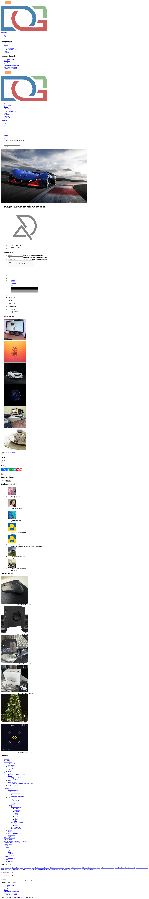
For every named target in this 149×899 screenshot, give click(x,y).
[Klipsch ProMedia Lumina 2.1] (14, 633)
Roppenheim (11, 835)
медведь (9, 868)
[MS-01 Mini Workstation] (14, 662)
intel (82, 869)
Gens (9, 797)
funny (17, 868)
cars (66, 868)
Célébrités (7, 856)
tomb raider (107, 868)
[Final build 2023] (12, 567)
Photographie (7, 788)
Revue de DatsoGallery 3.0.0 (12, 842)
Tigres (16, 819)
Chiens (16, 824)
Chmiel (13, 768)
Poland (21, 868)
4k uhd (112, 868)
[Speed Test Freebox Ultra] (14, 750)
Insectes (10, 830)
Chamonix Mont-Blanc (17, 796)
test (77, 868)
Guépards (17, 816)
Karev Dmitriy (12, 765)
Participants (11, 48)
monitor (144, 868)
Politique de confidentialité (11, 65)
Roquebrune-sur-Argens (131, 868)
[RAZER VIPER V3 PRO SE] (14, 603)
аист (62, 869)
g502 (44, 869)
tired (71, 869)
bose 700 (55, 869)
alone (41, 869)
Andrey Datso (19, 897)
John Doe (10, 766)
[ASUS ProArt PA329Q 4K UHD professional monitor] (15, 427)
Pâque (9, 852)
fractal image (14, 869)
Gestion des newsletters (10, 68)
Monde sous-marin (16, 793)
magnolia (78, 869)
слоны (140, 868)
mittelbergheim (43, 868)
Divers (6, 859)
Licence (6, 64)
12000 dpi (52, 868)
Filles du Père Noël (9, 838)
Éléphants (17, 810)
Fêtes (5, 849)
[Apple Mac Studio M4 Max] (14, 691)
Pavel (9, 771)
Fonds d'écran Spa (9, 786)
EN (5, 36)
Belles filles (14, 802)
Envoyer (8, 480)
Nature (9, 791)
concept (13, 281)
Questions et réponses (10, 59)
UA (5, 35)
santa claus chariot (120, 868)
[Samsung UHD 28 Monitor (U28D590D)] (15, 340)
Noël (9, 850)
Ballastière (85, 868)
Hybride (32, 868)
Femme (13, 799)
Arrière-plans (14, 779)
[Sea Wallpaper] (12, 519)
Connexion (4, 32)
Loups (16, 813)
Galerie (6, 46)
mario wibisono (35, 869)
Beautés (13, 804)
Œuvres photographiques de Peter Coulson (15, 841)
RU (5, 38)
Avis (5, 51)
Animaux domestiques (17, 822)
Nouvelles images (12, 49)
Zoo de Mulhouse (16, 828)
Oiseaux (16, 811)
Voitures (6, 139)
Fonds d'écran (8, 844)
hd (65, 869)
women (68, 869)
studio (79, 868)
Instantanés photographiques (15, 833)
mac (6, 868)
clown (62, 868)
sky (48, 868)
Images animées (8, 839)
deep (74, 868)
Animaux (10, 805)
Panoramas (7, 760)
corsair (98, 868)
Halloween (11, 853)
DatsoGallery (11, 452)
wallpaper (13, 283)
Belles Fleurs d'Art (16, 777)
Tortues (16, 808)
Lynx (15, 818)
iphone (2, 868)
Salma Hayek (11, 858)
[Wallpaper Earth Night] (15, 405)
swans (94, 868)
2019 (102, 868)
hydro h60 (7, 869)
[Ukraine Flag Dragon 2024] (12, 531)
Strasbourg (10, 831)
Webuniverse (11, 763)
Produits (6, 52)
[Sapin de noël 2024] (14, 721)
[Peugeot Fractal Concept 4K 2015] (15, 383)
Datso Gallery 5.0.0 (9, 861)
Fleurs (12, 794)
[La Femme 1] (12, 555)
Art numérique (8, 773)
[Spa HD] (15, 449)
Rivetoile (90, 868)
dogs (74, 869)
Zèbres (16, 814)
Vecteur (10, 776)
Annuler (3, 480)
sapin (25, 868)
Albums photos (8, 762)
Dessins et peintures (13, 785)
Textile (37, 868)
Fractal (9, 780)
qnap (28, 868)
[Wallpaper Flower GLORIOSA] (15, 361)
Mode (9, 836)
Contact (6, 62)
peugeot (13, 280)
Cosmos (6, 847)
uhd (12, 285)
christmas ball (21, 869)
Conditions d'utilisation (10, 67)
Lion (15, 821)
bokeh (14, 868)
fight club (28, 869)
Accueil (6, 45)
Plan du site (7, 61)
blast (60, 869)
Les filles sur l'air (15, 800)
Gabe (9, 769)
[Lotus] (12, 494)
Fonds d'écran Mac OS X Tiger (16, 774)
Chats (16, 825)
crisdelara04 (49, 869)
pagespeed (70, 868)
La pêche (6, 845)
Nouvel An (11, 855)
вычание (58, 868)
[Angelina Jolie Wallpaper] (12, 507)
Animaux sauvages (16, 807)
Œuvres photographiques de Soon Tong (22, 783)
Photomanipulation (13, 782)
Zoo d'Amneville (15, 827)
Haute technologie (13, 790)
